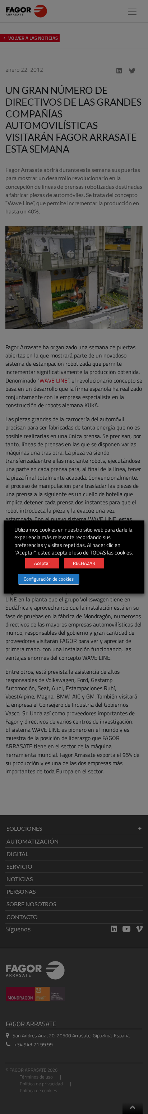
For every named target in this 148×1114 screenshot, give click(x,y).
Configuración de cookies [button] (49, 578)
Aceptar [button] (42, 563)
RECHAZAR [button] (84, 563)
